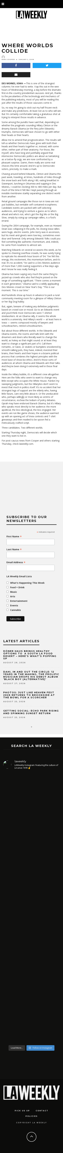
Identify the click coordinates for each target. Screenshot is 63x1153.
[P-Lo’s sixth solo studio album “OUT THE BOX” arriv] (31, 1004)
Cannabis (15, 609)
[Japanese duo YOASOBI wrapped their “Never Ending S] (31, 881)
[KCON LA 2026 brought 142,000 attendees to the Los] (31, 939)
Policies (32, 1116)
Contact (42, 1111)
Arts (12, 596)
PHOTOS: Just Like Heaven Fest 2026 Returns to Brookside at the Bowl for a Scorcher (29, 695)
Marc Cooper (8, 59)
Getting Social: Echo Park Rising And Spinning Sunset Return (31, 712)
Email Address (16, 562)
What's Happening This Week (27, 582)
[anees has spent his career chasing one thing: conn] (31, 810)
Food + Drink (17, 587)
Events (14, 605)
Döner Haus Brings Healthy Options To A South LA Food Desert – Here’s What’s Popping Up (29, 655)
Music (13, 591)
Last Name (14, 549)
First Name (14, 536)
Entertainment (18, 600)
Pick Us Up (22, 1111)
